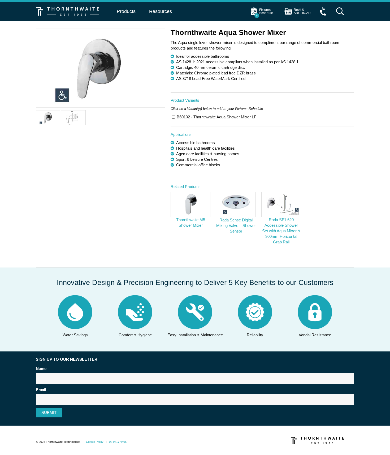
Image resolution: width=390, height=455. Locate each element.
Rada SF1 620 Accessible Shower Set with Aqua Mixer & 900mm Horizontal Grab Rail (281, 230)
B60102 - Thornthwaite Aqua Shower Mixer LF (216, 117)
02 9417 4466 (118, 441)
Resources (160, 11)
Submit (49, 412)
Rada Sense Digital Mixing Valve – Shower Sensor (236, 225)
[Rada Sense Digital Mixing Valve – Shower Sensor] (236, 204)
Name (41, 368)
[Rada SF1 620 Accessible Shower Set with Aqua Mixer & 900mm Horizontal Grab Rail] (281, 204)
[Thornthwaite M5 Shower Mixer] (190, 204)
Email (41, 389)
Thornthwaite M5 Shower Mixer (190, 222)
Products (126, 11)
